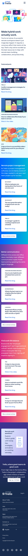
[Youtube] (21, 550)
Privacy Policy (5, 535)
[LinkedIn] (12, 550)
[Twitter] (16, 550)
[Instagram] (3, 550)
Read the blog (6, 92)
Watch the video (7, 121)
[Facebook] (8, 550)
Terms (3, 538)
